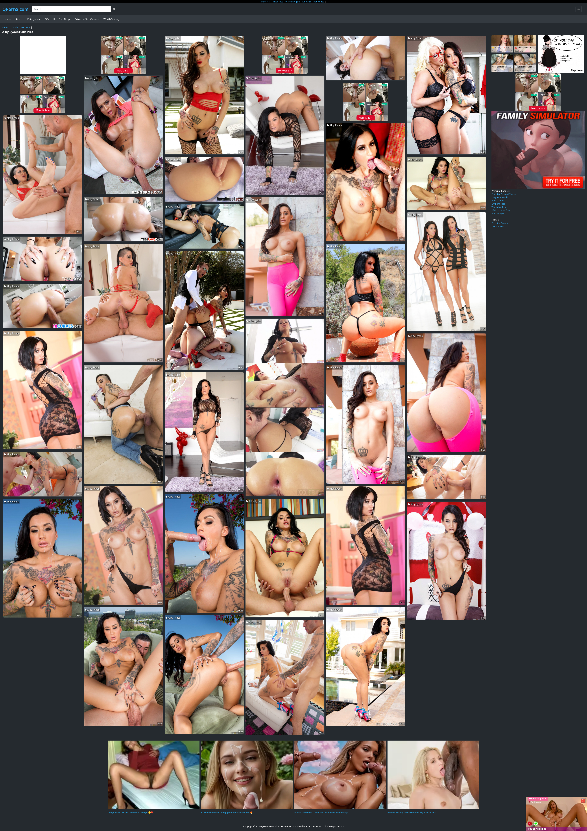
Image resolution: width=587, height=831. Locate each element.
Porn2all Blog (61, 19)
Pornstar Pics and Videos (503, 194)
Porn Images (497, 213)
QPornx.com (15, 9)
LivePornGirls (497, 226)
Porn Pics (266, 1)
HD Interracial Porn (500, 210)
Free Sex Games (499, 223)
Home (7, 19)
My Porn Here (498, 203)
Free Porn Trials (10, 27)
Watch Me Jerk (292, 1)
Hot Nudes (318, 1)
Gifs (46, 19)
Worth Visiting (111, 19)
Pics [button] (18, 19)
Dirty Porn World (499, 197)
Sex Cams (25, 27)
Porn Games (497, 200)
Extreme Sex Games (86, 19)
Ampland (306, 1)
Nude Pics (278, 1)
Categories (33, 19)
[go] (114, 9)
